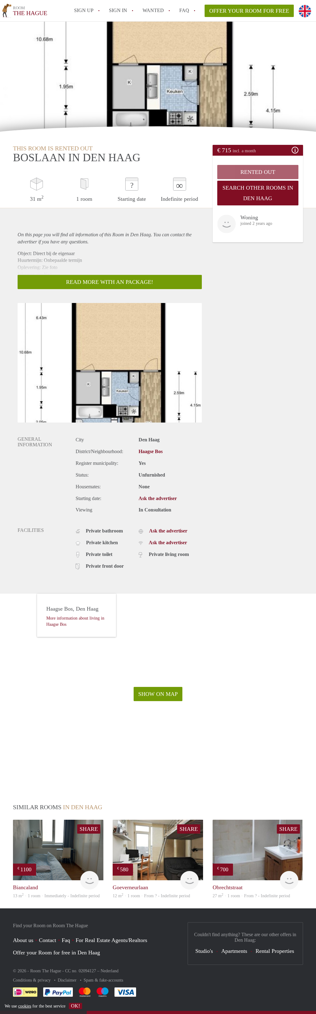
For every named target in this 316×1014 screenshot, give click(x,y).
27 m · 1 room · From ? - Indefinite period (251, 896)
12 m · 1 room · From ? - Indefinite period (151, 896)
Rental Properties (275, 951)
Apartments (234, 951)
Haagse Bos (151, 451)
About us (23, 940)
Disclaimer (68, 980)
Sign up (84, 10)
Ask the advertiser (158, 498)
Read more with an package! (109, 282)
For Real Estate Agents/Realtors (111, 940)
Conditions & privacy (32, 980)
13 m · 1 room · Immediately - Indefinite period (56, 896)
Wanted (153, 10)
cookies (24, 1006)
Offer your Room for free (249, 11)
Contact (47, 940)
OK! (75, 1005)
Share (89, 829)
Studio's (204, 951)
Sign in (118, 10)
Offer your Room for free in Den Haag (56, 952)
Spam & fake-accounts (103, 980)
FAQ (184, 10)
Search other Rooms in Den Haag (257, 193)
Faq (66, 940)
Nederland (109, 971)
